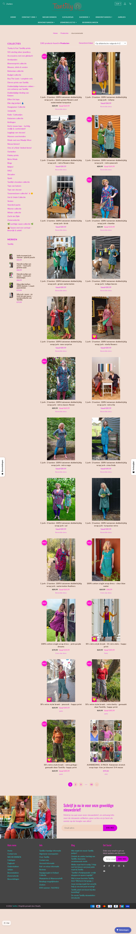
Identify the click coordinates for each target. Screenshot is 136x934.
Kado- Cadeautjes (14, 114)
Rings (9, 163)
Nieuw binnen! (13, 144)
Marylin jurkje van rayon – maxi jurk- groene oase (24, 265)
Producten (64, 33)
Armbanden (12, 59)
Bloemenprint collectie (17, 63)
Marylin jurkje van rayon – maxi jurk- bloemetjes (24, 276)
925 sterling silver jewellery (18, 52)
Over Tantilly (44, 857)
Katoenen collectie (15, 118)
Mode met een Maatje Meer (19, 140)
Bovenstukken (46, 22)
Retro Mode (12, 159)
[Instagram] (119, 866)
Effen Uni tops (13, 99)
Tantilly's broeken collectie (18, 182)
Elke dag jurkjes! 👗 (15, 103)
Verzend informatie (46, 863)
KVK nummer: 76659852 (49, 888)
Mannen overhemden (16, 136)
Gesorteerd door (86, 43)
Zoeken (42, 885)
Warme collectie (14, 208)
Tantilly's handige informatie (50, 851)
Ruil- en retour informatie (49, 866)
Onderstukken (103, 17)
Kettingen (11, 122)
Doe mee (110, 828)
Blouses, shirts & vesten (17, 67)
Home (13, 17)
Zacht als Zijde (13, 216)
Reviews (42, 870)
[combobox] (111, 43)
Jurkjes (122, 17)
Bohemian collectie (15, 71)
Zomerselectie (68, 22)
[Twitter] (104, 866)
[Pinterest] (114, 866)
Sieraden (11, 174)
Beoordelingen (90, 22)
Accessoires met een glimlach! (20, 56)
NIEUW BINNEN (49, 17)
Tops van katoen (14, 186)
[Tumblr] (124, 866)
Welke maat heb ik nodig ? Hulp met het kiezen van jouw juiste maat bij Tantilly (83, 867)
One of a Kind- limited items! (19, 148)
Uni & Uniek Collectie (16, 197)
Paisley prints (13, 155)
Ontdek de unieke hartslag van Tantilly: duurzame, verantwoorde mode (83, 858)
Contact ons (29, 17)
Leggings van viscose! (16, 132)
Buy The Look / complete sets (20, 78)
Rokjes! (10, 167)
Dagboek (84, 17)
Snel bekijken (61, 73)
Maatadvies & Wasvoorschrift (50, 878)
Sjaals (9, 178)
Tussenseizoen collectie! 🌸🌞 (20, 193)
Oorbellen (11, 151)
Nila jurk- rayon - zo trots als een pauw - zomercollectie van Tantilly (25, 297)
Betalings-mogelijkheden (49, 881)
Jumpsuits (11, 111)
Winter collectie (14, 212)
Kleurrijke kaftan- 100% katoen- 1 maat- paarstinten (26, 286)
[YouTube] (104, 871)
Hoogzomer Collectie (16, 107)
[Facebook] (109, 866)
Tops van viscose (14, 189)
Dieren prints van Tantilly (17, 82)
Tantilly (10, 244)
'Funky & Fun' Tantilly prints (18, 48)
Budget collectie (14, 75)
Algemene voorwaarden (48, 854)
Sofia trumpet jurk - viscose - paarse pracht (26, 256)
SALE (9, 170)
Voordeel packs (13, 205)
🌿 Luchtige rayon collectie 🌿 (20, 224)
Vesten (10, 201)
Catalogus (67, 17)
